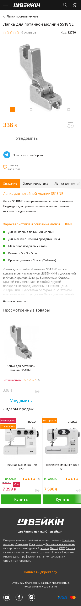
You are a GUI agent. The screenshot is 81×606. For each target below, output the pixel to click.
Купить (21, 499)
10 (38, 479)
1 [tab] (12, 109)
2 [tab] (31, 109)
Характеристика (35, 183)
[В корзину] (74, 5)
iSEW (62, 548)
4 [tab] (68, 109)
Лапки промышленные (22, 16)
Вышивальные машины (60, 544)
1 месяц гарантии (14, 167)
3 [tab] (50, 109)
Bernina (70, 548)
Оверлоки (21, 544)
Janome (44, 548)
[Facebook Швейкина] (19, 597)
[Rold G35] (62, 441)
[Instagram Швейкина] (31, 597)
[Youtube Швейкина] (6, 597)
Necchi (54, 548)
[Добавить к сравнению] (37, 391)
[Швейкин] (26, 6)
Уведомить (27, 138)
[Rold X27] (21, 441)
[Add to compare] (70, 125)
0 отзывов (28, 32)
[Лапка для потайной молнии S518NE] (21, 342)
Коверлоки (36, 544)
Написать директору (40, 572)
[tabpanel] (40, 78)
